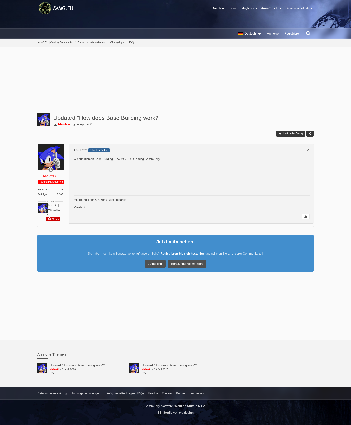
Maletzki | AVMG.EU (53, 207)
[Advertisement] (175, 81)
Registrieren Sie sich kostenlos (182, 253)
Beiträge (42, 194)
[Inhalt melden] (306, 216)
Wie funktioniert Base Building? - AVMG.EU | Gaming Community (117, 159)
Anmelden (273, 33)
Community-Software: (175, 406)
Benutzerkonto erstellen (187, 263)
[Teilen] (310, 134)
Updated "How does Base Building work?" (77, 365)
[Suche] (308, 33)
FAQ (52, 372)
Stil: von (175, 412)
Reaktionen (44, 189)
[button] (250, 33)
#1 (308, 150)
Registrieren (292, 33)
